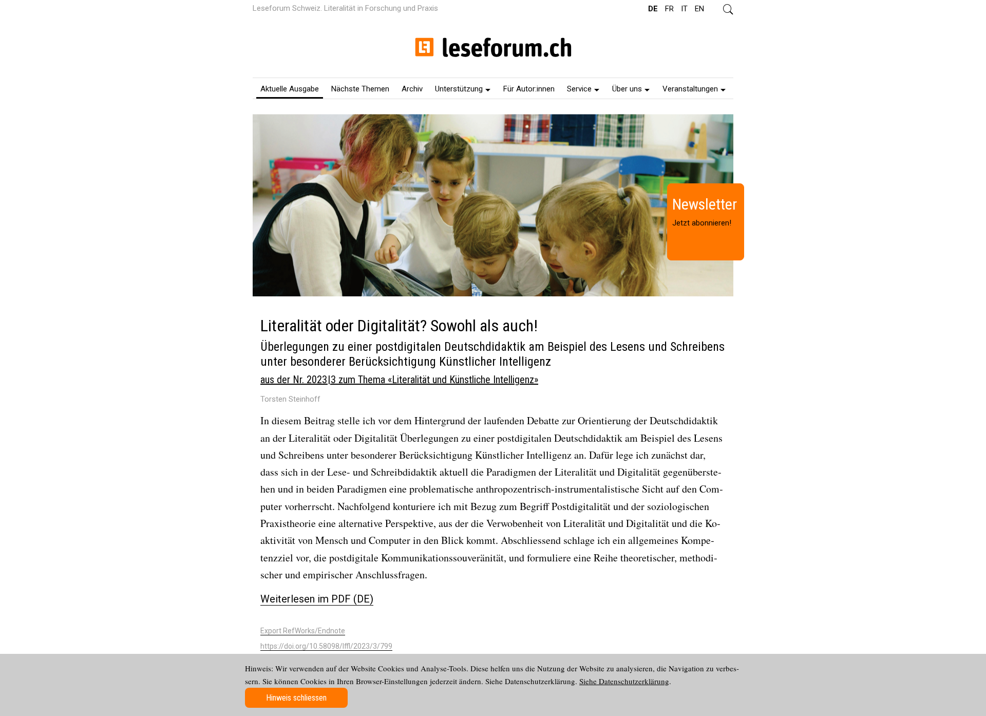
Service (579, 88)
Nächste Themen (360, 88)
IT (684, 8)
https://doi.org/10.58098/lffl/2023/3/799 (326, 646)
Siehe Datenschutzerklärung (624, 681)
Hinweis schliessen (296, 698)
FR (669, 8)
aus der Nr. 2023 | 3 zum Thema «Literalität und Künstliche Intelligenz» (399, 379)
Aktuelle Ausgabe (289, 88)
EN (699, 8)
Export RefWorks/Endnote (302, 631)
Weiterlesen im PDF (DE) (316, 599)
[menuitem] (289, 88)
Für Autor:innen (529, 88)
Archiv (412, 88)
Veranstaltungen (690, 88)
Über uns (627, 88)
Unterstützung (459, 88)
